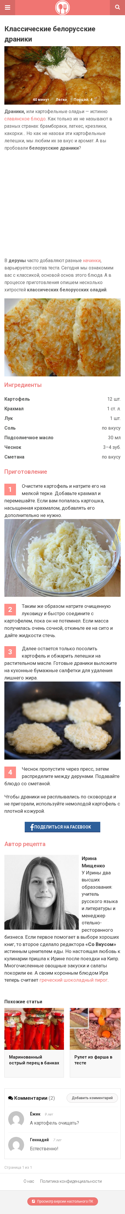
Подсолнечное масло (28, 437)
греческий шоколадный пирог (74, 980)
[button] (7, 7)
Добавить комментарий (92, 1098)
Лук (8, 418)
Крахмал (14, 408)
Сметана (14, 457)
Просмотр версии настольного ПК (64, 1201)
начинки (92, 260)
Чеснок (12, 447)
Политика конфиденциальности (71, 1181)
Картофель (17, 399)
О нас (29, 1181)
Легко (61, 99)
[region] (62, 204)
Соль (10, 428)
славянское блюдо (25, 119)
